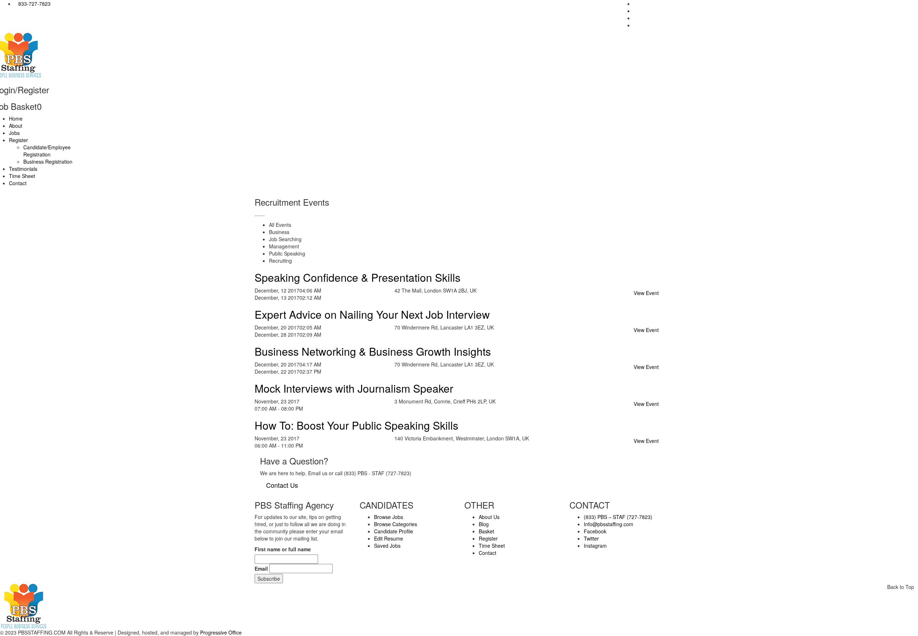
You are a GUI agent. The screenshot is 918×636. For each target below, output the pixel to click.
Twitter (591, 538)
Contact (487, 552)
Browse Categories (395, 524)
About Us (489, 516)
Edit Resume (388, 538)
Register (488, 538)
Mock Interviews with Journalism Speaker (354, 388)
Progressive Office (221, 632)
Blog (484, 524)
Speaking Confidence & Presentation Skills (357, 277)
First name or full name (283, 549)
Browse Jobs (388, 516)
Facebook (595, 531)
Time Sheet (492, 545)
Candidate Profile (393, 531)
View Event (646, 292)
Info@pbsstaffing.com (608, 524)
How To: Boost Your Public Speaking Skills (356, 425)
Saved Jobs (387, 545)
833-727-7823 (34, 3)
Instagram (595, 545)
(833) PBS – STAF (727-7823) (618, 516)
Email (261, 568)
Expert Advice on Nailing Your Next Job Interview (372, 314)
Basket (486, 531)
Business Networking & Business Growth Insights (373, 351)
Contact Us (282, 485)
